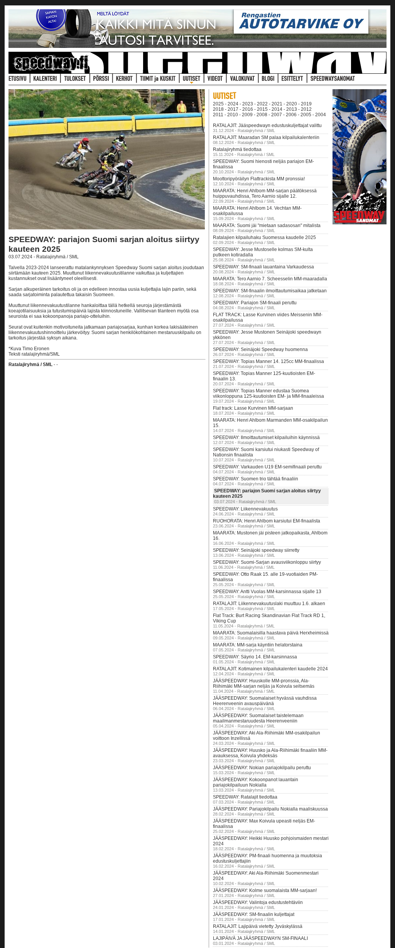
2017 (233, 109)
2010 (232, 114)
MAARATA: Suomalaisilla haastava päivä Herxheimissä (271, 633)
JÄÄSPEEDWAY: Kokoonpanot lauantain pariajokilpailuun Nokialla (255, 782)
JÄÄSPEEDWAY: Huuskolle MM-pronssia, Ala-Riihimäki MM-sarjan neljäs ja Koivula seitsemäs (263, 683)
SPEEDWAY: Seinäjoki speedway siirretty (256, 550)
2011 (218, 114)
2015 (262, 109)
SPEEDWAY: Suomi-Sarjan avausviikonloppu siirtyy (267, 562)
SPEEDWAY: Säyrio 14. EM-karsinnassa (255, 657)
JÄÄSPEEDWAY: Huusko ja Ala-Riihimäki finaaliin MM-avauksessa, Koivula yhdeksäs (270, 753)
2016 (247, 109)
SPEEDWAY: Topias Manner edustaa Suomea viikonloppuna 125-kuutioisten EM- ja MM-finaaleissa (268, 393)
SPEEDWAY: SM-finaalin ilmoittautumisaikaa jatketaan (270, 290)
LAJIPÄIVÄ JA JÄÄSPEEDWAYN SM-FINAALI (260, 938)
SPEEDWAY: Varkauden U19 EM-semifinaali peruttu (267, 467)
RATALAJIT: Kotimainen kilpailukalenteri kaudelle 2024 (270, 669)
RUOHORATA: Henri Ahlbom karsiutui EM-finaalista (266, 521)
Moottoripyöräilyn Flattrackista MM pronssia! (259, 178)
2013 (291, 109)
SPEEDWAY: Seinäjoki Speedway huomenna (260, 349)
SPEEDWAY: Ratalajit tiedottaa (245, 797)
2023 (247, 104)
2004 (320, 114)
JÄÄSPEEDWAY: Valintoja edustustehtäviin (258, 902)
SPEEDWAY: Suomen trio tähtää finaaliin (255, 479)
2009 (247, 114)
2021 (277, 104)
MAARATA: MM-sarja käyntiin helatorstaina (257, 645)
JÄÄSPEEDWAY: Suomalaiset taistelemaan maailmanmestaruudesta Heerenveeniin (258, 718)
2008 (262, 114)
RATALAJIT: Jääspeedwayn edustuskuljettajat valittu (267, 125)
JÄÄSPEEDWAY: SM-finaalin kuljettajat (253, 914)
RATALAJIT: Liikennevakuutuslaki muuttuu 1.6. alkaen (269, 603)
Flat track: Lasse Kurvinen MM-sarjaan (253, 408)
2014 (277, 109)
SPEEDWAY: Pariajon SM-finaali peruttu (255, 302)
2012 (306, 109)
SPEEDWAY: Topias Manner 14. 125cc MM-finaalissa (268, 361)
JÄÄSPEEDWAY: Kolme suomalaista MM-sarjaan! (265, 890)
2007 (276, 114)
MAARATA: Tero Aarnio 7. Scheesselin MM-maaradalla (270, 279)
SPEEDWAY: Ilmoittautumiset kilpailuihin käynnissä (266, 437)
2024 (233, 104)
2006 (291, 114)
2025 (218, 104)
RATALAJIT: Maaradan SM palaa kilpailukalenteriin (266, 137)
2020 (291, 104)
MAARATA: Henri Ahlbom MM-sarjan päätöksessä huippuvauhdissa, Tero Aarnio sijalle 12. (265, 193)
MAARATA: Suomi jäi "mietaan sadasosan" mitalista (267, 225)
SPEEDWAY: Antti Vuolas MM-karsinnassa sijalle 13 (267, 591)
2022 (262, 104)
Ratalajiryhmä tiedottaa (237, 149)
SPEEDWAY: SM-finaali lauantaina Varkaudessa (263, 267)
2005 (305, 114)
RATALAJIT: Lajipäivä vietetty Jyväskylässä (257, 926)
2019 (306, 104)
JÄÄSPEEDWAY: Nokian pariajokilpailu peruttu (262, 767)
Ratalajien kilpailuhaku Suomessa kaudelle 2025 (264, 237)
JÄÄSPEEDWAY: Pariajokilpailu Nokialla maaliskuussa (270, 809)
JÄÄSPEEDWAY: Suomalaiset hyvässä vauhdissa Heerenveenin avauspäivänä (265, 700)
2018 (218, 109)
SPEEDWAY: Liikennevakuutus (245, 509)
